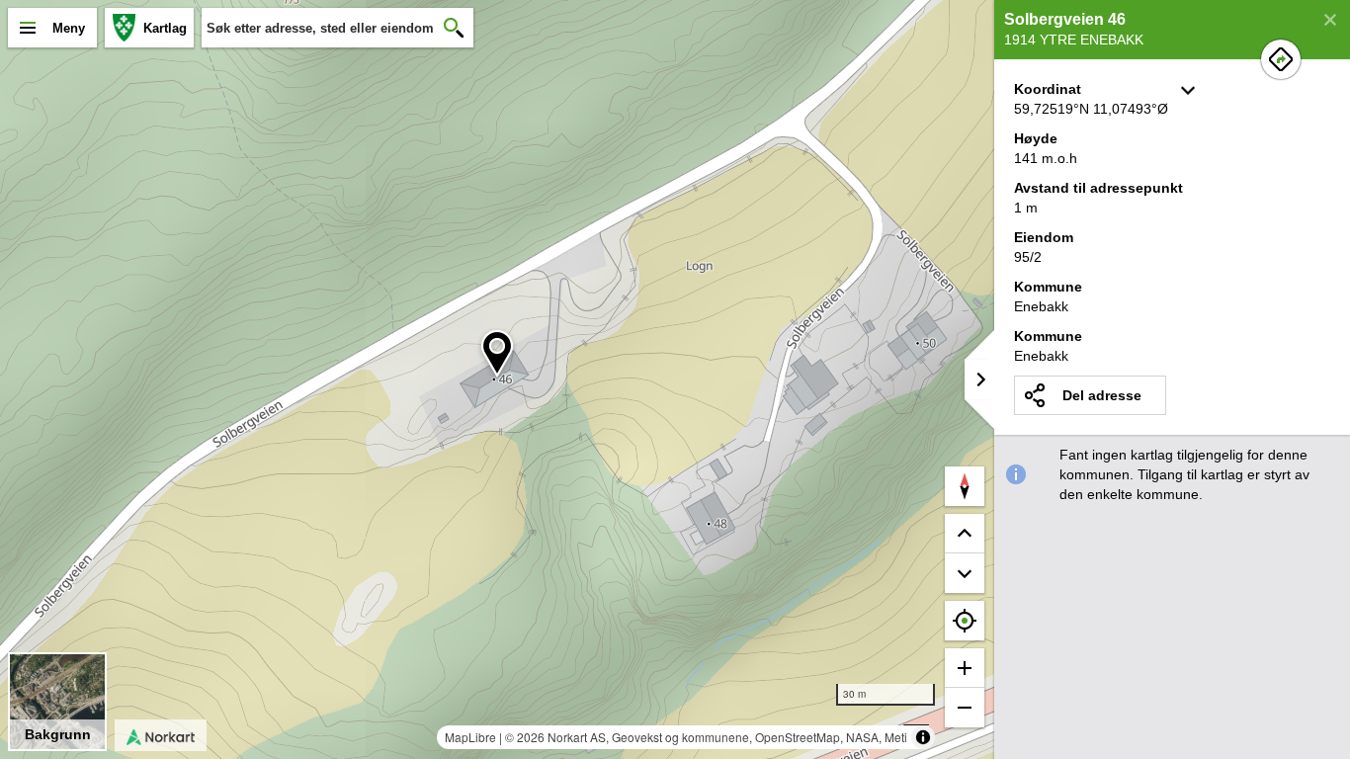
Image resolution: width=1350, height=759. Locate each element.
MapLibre (470, 736)
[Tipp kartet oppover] (964, 573)
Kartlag (165, 28)
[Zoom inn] (964, 668)
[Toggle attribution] (923, 737)
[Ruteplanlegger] (1281, 59)
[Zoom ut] (964, 707)
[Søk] (453, 27)
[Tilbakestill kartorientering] (964, 486)
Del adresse (1101, 395)
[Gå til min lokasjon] (964, 620)
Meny (68, 28)
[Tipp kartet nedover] (964, 533)
